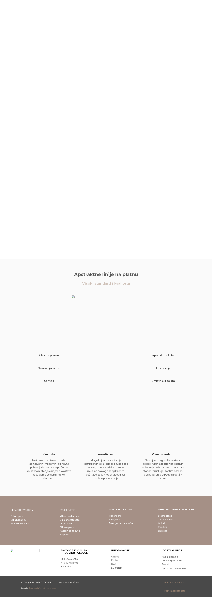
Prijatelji (162, 527)
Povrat (165, 564)
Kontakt (115, 560)
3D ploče (64, 534)
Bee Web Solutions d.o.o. (42, 588)
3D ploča (162, 530)
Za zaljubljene (165, 519)
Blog (151, 4)
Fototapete (17, 516)
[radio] (163, 93)
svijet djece (85, 12)
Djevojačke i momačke (121, 523)
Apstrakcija (58, 34)
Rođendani (115, 515)
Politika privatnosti (174, 590)
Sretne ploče (165, 515)
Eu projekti (193, 4)
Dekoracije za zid (26, 34)
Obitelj (161, 523)
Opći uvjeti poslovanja (174, 568)
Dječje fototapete (70, 519)
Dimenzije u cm (120, 84)
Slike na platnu (44, 34)
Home (13, 34)
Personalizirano (56, 20)
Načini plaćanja (170, 556)
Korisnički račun (170, 4)
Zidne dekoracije (20, 523)
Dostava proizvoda (172, 560)
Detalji (120, 134)
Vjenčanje (114, 519)
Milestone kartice (69, 516)
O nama (115, 556)
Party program (112, 12)
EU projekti (117, 567)
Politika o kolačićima (175, 582)
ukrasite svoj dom (57, 12)
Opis (103, 134)
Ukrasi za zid (66, 523)
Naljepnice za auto (70, 530)
